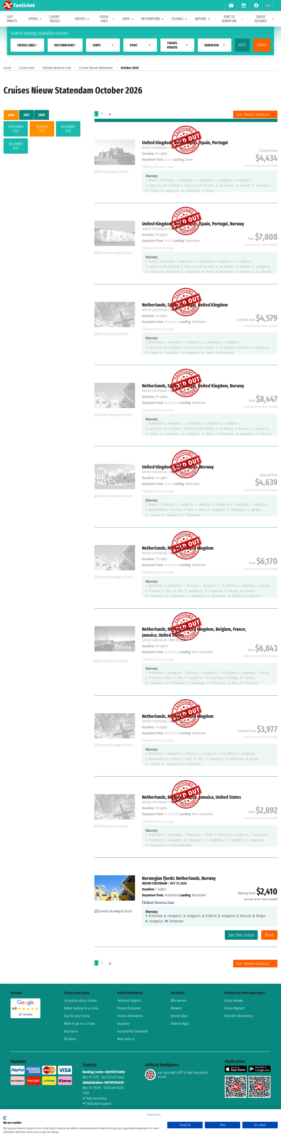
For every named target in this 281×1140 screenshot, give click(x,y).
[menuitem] (231, 5)
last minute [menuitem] (12, 19)
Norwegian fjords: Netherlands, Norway (179, 878)
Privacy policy (154, 1114)
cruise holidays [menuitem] (260, 19)
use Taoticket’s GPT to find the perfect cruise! (183, 1075)
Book (269, 935)
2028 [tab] (41, 115)
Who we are (178, 1000)
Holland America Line (57, 68)
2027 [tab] (26, 115)
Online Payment (234, 1008)
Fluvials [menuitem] (177, 19)
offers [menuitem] (33, 19)
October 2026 (42, 129)
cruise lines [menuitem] (104, 19)
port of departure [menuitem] (229, 19)
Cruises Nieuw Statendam (96, 68)
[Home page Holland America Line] (158, 901)
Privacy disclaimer (129, 1008)
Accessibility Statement (132, 1031)
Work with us (126, 1039)
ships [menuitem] (126, 19)
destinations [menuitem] (150, 19)
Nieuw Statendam (154, 883)
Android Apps (180, 1023)
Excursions (71, 1031)
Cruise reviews (233, 1000)
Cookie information (130, 1016)
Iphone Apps (179, 1016)
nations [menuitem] (200, 19)
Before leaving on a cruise (81, 1008)
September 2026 (15, 129)
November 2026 (68, 129)
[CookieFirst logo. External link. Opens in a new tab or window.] (5, 1118)
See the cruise (241, 935)
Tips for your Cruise (77, 1016)
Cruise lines (26, 68)
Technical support (129, 1000)
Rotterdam (172, 895)
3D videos (70, 1039)
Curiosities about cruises (80, 1000)
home (7, 68)
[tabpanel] (42, 138)
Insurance (123, 1023)
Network (176, 1008)
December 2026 (16, 146)
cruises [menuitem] (80, 19)
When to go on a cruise (79, 1023)
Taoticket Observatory (238, 1016)
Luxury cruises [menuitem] (54, 19)
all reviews (25, 1014)
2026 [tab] (11, 115)
